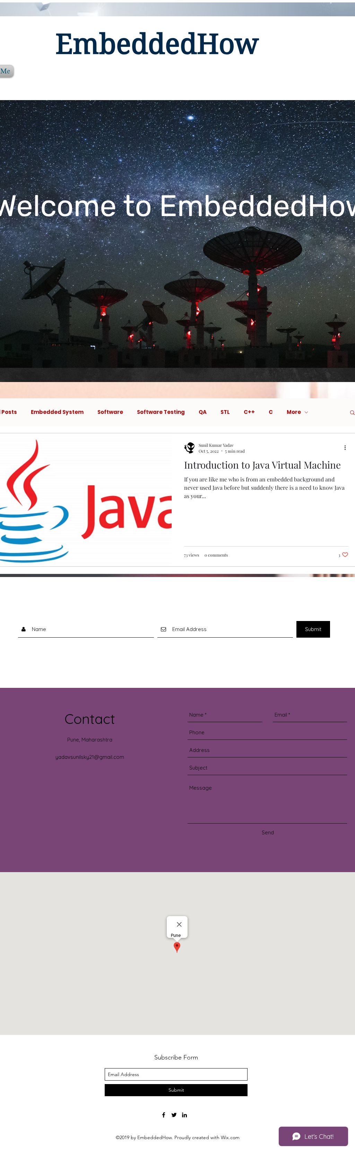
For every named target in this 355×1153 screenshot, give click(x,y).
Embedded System (57, 412)
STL (225, 412)
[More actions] (347, 448)
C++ (249, 412)
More (294, 412)
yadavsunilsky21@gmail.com (89, 757)
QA (203, 412)
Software (110, 412)
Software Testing (161, 412)
